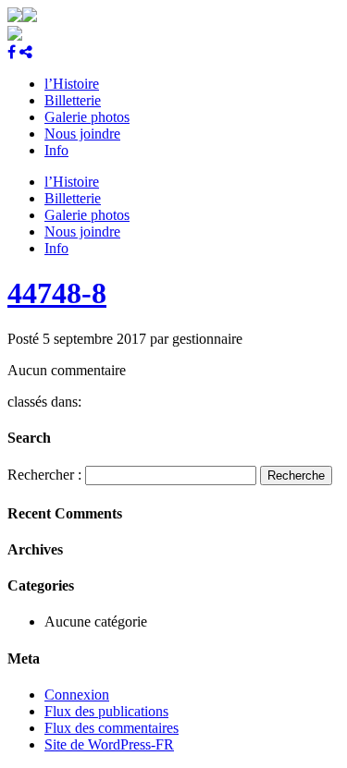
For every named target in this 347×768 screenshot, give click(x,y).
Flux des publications (106, 711)
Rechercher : (44, 474)
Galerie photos (87, 117)
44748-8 (56, 293)
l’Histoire (71, 83)
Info (56, 150)
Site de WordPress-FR (109, 744)
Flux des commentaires (111, 728)
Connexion (76, 694)
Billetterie (72, 100)
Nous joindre (82, 133)
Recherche (296, 475)
